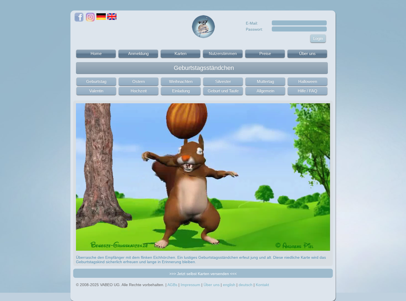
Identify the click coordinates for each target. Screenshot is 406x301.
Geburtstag (96, 81)
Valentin (96, 90)
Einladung (181, 90)
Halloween (307, 81)
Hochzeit (139, 90)
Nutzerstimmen (223, 53)
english (229, 284)
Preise (265, 53)
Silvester (223, 81)
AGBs (172, 284)
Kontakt (262, 284)
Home (96, 53)
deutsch (245, 284)
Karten (180, 53)
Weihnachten (181, 81)
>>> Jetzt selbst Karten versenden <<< (203, 273)
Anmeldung (138, 53)
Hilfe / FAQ (307, 90)
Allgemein (265, 90)
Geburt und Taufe (223, 90)
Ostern (138, 81)
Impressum (190, 284)
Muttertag (265, 81)
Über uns (307, 53)
